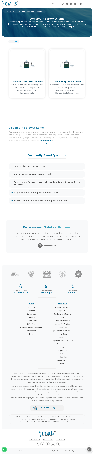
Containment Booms (62, 314)
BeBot (62, 354)
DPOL (62, 364)
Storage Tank (62, 327)
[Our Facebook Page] (59, 4)
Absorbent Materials (62, 307)
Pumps (62, 317)
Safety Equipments (62, 321)
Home (9, 11)
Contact (31, 311)
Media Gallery (31, 321)
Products (16, 11)
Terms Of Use (48, 439)
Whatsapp (46, 292)
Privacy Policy (34, 439)
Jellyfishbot (62, 350)
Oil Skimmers (62, 344)
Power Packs (62, 360)
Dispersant (62, 337)
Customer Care (20, 292)
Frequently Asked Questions (31, 327)
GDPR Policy (60, 439)
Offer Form (31, 324)
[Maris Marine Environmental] (10, 4)
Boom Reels (62, 334)
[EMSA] (15, 274)
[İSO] (78, 274)
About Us (31, 307)
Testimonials (31, 330)
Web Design (70, 451)
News (31, 334)
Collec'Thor (62, 357)
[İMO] (31, 274)
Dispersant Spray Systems (32, 11)
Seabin (62, 347)
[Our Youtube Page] (71, 4)
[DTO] (62, 274)
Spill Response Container (62, 330)
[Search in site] (53, 4)
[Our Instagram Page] (67, 4)
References (31, 314)
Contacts (73, 292)
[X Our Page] (63, 4)
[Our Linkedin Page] (75, 4)
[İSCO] (47, 274)
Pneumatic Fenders (62, 324)
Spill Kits (62, 311)
